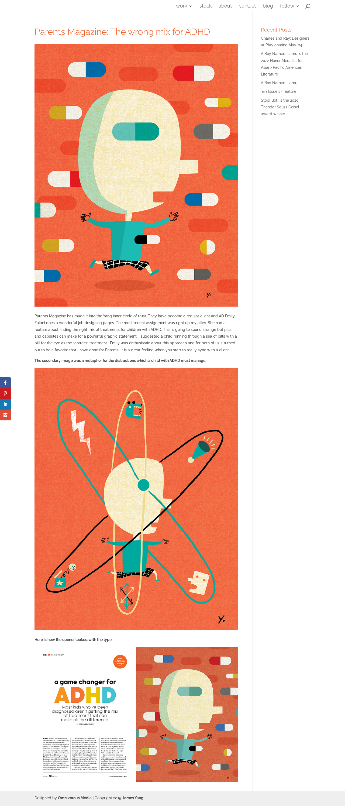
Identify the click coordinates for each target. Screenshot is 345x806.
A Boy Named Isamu (279, 83)
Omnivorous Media (75, 798)
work (181, 6)
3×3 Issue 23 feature (278, 91)
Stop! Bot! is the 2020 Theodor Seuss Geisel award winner (280, 107)
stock (205, 6)
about (225, 6)
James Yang (132, 798)
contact (247, 6)
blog (268, 6)
